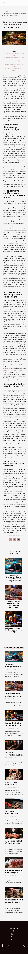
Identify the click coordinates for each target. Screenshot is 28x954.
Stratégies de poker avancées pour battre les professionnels (14, 874)
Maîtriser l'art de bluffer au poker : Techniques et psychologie (13, 604)
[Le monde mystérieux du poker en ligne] (14, 803)
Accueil (3, 12)
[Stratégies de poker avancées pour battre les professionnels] (14, 862)
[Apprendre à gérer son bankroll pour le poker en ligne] (13, 619)
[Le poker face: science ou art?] (14, 774)
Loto (13, 931)
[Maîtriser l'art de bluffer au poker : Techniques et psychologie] (13, 592)
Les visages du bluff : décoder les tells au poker (14, 843)
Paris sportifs (13, 928)
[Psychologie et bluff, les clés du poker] (14, 892)
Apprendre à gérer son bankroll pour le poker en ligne (13, 630)
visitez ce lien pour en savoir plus (14, 370)
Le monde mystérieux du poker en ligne (11, 813)
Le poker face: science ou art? (12, 783)
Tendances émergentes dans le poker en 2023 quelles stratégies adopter (14, 578)
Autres (13, 940)
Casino (13, 937)
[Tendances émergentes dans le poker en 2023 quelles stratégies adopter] (13, 566)
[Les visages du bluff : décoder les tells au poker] (14, 833)
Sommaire (15, 51)
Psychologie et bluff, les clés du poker (14, 901)
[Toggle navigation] (4, 3)
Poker (9, 12)
